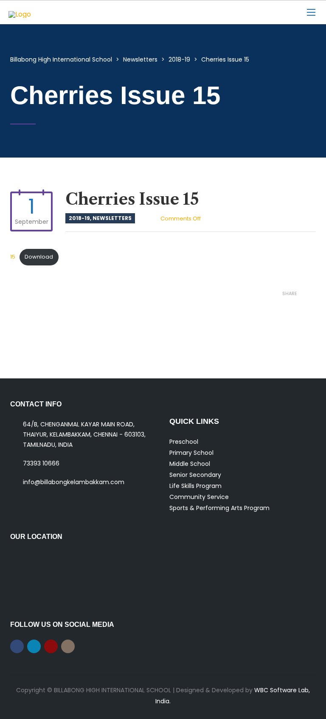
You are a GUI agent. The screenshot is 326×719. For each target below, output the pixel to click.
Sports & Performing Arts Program (219, 508)
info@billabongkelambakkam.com (73, 482)
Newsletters (112, 218)
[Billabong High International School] (61, 12)
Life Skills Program (195, 486)
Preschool (183, 441)
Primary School (191, 452)
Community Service (199, 497)
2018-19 (79, 218)
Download (39, 256)
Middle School (189, 464)
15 (12, 256)
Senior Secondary (195, 475)
